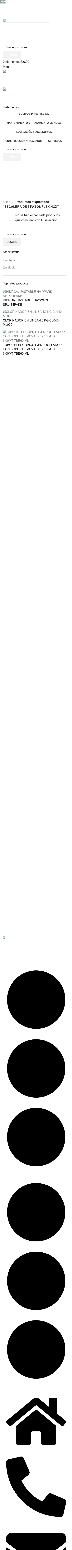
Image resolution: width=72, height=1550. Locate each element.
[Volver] (7, 166)
